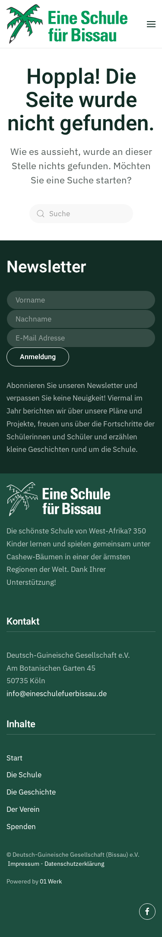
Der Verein (23, 809)
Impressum (23, 864)
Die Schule (23, 774)
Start (14, 758)
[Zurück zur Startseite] (66, 24)
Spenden (21, 826)
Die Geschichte (31, 792)
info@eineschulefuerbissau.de (56, 693)
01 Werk (51, 881)
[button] (151, 24)
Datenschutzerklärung (74, 864)
